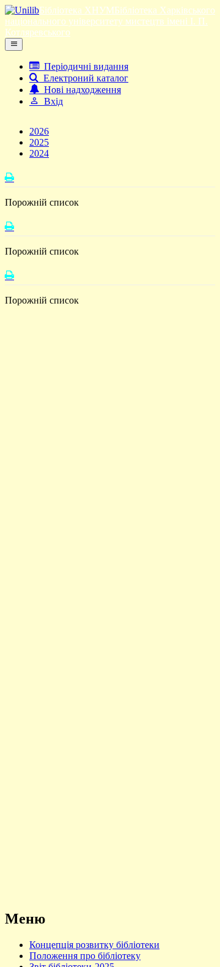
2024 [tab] (39, 153)
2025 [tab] (39, 142)
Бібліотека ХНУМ (76, 10)
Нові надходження (80, 89)
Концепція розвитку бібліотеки (94, 944)
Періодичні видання (83, 66)
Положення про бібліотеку (85, 955)
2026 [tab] (39, 131)
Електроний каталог (83, 78)
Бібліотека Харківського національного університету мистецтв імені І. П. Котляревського (110, 21)
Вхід (51, 101)
